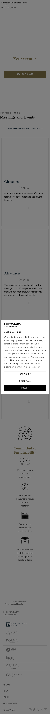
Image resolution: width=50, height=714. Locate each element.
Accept (25, 388)
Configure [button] (25, 374)
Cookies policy (33, 367)
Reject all (25, 381)
